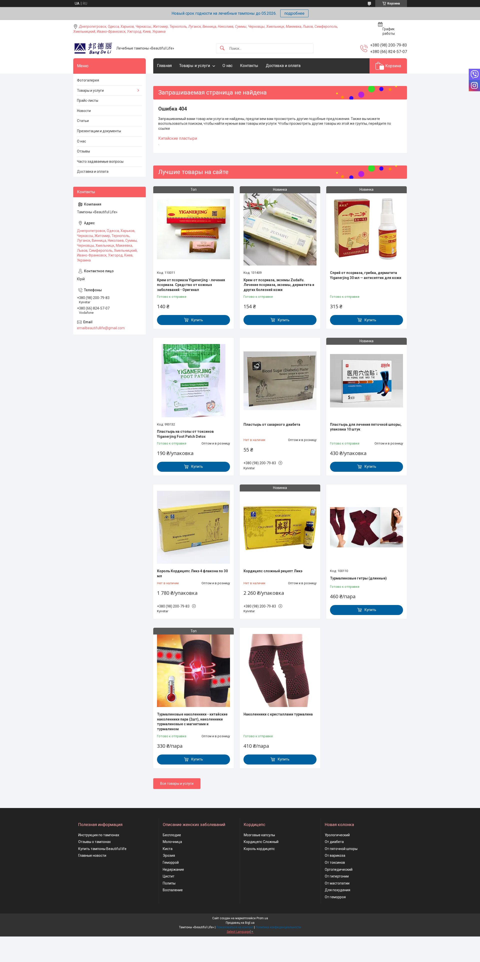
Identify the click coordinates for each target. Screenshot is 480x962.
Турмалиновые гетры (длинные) (358, 578)
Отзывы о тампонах (94, 842)
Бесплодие (172, 835)
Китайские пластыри (177, 138)
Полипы (169, 883)
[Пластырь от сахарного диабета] (280, 380)
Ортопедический (338, 870)
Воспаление (173, 890)
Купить (197, 320)
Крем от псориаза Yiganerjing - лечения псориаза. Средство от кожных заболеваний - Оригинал (191, 285)
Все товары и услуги (177, 784)
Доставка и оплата (283, 65)
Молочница (172, 842)
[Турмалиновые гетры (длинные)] (366, 527)
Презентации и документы (99, 131)
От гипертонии (337, 876)
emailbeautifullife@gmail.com (101, 328)
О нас (227, 65)
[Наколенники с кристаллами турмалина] (280, 670)
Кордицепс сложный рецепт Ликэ (273, 571)
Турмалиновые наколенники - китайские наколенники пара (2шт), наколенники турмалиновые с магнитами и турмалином (192, 721)
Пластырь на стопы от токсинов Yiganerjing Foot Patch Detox (185, 434)
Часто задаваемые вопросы (100, 162)
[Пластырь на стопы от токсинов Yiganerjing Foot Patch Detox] (193, 380)
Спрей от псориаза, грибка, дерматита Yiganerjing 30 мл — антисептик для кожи (365, 275)
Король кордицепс (259, 849)
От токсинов (335, 862)
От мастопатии (337, 883)
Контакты (249, 65)
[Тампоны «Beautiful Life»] (92, 48)
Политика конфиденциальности (278, 927)
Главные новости (92, 856)
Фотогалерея (88, 80)
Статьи (83, 121)
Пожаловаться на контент (234, 927)
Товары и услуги (194, 65)
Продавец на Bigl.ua (240, 922)
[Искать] (222, 48)
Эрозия (169, 856)
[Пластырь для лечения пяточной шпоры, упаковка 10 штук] (366, 380)
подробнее (294, 13)
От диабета (334, 842)
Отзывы (83, 151)
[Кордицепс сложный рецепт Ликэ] (280, 527)
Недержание (173, 870)
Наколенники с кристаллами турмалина (278, 714)
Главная (164, 65)
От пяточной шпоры (341, 849)
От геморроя (335, 897)
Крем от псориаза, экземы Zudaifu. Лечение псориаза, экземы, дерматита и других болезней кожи (279, 285)
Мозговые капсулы (259, 835)
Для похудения (337, 890)
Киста (167, 849)
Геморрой (171, 862)
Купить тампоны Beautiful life (102, 849)
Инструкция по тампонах (98, 835)
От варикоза (335, 856)
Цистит (168, 876)
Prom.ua (262, 918)
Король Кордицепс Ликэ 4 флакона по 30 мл (192, 573)
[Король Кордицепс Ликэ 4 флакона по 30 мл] (193, 527)
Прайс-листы (87, 100)
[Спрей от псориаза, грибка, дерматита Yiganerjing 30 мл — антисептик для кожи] (366, 229)
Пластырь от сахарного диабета (272, 424)
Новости (84, 111)
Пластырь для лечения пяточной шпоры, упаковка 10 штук (366, 427)
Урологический (337, 835)
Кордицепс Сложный (261, 842)
